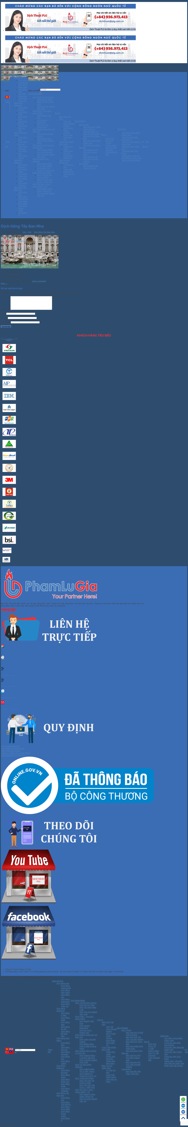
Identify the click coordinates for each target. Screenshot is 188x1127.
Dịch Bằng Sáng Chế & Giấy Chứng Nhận (45, 140)
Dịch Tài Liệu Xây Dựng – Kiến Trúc (44, 181)
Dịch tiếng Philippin (22, 184)
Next (4, 283)
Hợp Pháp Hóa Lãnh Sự (68, 137)
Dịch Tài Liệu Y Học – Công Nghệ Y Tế (42, 185)
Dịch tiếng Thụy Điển (22, 202)
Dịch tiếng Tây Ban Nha (20, 189)
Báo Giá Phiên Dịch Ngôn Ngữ (91, 142)
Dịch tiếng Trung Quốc (22, 208)
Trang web (5, 322)
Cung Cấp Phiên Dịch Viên (66, 143)
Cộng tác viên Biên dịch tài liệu (130, 138)
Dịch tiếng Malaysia (18, 161)
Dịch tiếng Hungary (22, 148)
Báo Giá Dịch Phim (91, 145)
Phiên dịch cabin (68, 148)
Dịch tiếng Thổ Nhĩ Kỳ (23, 198)
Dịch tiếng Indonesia (22, 95)
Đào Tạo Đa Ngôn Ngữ (64, 161)
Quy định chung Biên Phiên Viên (131, 134)
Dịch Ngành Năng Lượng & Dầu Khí (44, 151)
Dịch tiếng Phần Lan (22, 175)
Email (4, 318)
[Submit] (16, 1052)
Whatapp (183, 1102)
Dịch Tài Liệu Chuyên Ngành (69, 123)
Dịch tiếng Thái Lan (22, 99)
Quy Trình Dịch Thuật (10, 751)
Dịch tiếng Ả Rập (22, 109)
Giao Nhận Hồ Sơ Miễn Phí (13, 755)
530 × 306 (27, 232)
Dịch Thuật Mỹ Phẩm (42, 173)
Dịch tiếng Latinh (22, 157)
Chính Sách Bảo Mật (10, 746)
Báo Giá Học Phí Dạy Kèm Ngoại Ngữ (90, 152)
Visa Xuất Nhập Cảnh (68, 170)
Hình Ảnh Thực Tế (110, 139)
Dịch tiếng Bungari (22, 166)
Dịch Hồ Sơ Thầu (44, 100)
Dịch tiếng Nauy (22, 170)
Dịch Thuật (83, 125)
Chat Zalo (183, 1108)
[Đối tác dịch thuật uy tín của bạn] (30, 74)
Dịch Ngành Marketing (42, 121)
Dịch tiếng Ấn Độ (22, 122)
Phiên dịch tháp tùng (68, 157)
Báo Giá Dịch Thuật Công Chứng (91, 128)
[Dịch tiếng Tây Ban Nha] (30, 268)
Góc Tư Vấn (111, 148)
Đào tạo (82, 148)
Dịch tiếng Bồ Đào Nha (22, 128)
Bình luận (5, 309)
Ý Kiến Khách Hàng (111, 144)
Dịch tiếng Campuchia (23, 81)
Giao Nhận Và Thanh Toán (13, 749)
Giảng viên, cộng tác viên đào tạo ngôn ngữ (131, 157)
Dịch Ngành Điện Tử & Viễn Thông (44, 165)
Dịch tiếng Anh (20, 78)
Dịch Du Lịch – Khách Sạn (43, 126)
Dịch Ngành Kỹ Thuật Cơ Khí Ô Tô (45, 169)
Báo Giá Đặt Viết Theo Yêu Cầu (90, 167)
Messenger (183, 1114)
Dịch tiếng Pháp (22, 180)
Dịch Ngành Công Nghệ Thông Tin (44, 190)
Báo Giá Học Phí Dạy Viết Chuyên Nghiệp (90, 159)
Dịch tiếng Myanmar (18, 104)
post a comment (39, 281)
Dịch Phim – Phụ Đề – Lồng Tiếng (42, 112)
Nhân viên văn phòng (131, 160)
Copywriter (83, 164)
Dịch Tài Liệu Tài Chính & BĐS (44, 176)
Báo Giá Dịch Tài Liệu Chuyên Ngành (92, 133)
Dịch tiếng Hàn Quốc (22, 86)
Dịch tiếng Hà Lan (22, 143)
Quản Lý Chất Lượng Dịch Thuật (15, 753)
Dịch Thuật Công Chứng (43, 97)
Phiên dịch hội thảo (68, 152)
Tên (3, 313)
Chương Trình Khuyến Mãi (111, 152)
